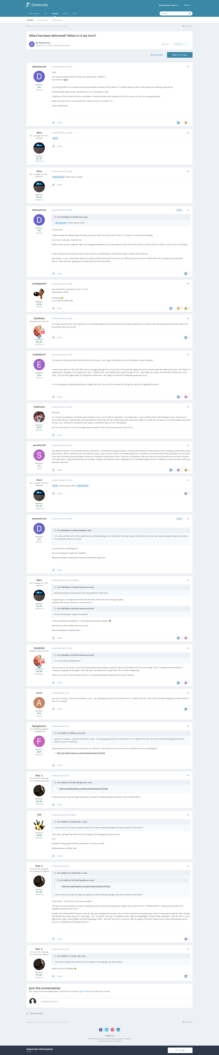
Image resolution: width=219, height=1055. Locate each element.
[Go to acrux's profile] (39, 702)
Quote (59, 122)
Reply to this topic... (51, 1001)
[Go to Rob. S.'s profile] (39, 790)
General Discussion (62, 45)
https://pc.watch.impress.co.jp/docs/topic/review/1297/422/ (81, 753)
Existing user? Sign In (168, 5)
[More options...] (187, 66)
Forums (30, 20)
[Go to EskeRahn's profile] (39, 331)
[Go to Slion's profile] (39, 148)
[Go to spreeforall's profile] (39, 455)
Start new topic (156, 55)
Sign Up (187, 5)
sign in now (83, 991)
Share (166, 44)
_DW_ (39, 814)
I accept (181, 1050)
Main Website (34, 13)
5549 (65, 80)
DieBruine (39, 406)
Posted (62, 67)
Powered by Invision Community (109, 1041)
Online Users (43, 20)
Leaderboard (57, 20)
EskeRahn (39, 318)
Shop (75, 13)
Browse (55, 13)
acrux (39, 692)
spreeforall (39, 445)
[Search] (190, 13)
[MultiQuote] (53, 122)
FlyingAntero (39, 726)
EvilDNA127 (39, 354)
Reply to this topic (179, 55)
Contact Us (109, 1035)
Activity (65, 13)
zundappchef (39, 283)
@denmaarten (58, 177)
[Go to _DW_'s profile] (39, 824)
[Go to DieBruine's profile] (39, 417)
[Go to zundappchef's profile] (39, 293)
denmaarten (44, 43)
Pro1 (45, 13)
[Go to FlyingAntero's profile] (39, 741)
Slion (39, 132)
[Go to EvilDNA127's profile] (39, 364)
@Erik (55, 138)
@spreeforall (83, 486)
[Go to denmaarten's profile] (32, 44)
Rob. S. (39, 775)
